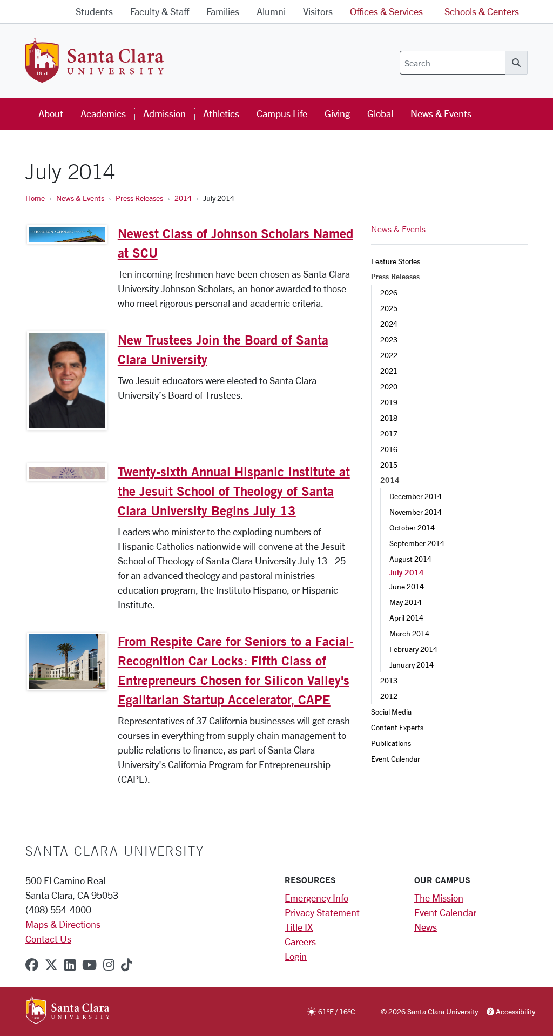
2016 (388, 449)
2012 (388, 696)
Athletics (221, 113)
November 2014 (415, 511)
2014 (183, 198)
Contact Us (48, 938)
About (50, 113)
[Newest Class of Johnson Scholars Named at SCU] (67, 234)
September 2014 (416, 543)
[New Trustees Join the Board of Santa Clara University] (67, 380)
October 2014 (412, 527)
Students (94, 11)
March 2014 (409, 633)
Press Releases (139, 198)
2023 (388, 339)
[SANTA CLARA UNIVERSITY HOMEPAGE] (68, 1011)
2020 (388, 386)
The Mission (438, 897)
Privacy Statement (322, 912)
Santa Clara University (114, 850)
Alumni (271, 11)
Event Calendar (395, 758)
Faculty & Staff (159, 11)
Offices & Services (386, 11)
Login (296, 956)
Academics (103, 113)
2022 (388, 355)
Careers (300, 941)
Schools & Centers (481, 11)
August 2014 (410, 558)
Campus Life (282, 113)
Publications (391, 743)
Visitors (318, 11)
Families (222, 11)
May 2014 (405, 602)
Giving (337, 113)
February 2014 (413, 649)
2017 (388, 433)
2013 (388, 680)
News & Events (440, 113)
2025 (388, 308)
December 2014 (415, 496)
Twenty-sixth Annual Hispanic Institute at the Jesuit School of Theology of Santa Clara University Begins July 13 (234, 491)
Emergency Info (316, 897)
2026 (388, 292)
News (425, 926)
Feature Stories (395, 261)
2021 (388, 370)
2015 (388, 464)
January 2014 (411, 664)
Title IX (299, 926)
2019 (388, 402)
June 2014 (406, 586)
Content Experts (397, 727)
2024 (388, 323)
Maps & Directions (62, 924)
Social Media (391, 711)
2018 (388, 417)
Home (35, 198)
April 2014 (406, 617)
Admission (164, 113)
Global (380, 113)
